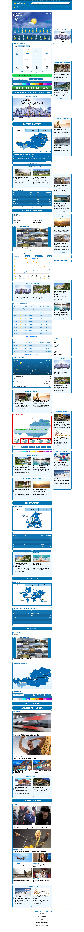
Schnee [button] (43, 446)
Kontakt (42, 913)
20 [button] (40, 151)
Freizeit (44, 7)
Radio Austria (58, 0)
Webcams (50, 7)
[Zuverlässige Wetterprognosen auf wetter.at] (21, 3)
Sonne (27, 256)
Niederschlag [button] (20, 79)
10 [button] (19, 151)
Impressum (42, 915)
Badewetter (67, 7)
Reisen (51, 0)
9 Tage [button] (45, 130)
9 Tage (28, 9)
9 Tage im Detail (38, 72)
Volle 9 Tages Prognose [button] (31, 354)
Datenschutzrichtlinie (42, 916)
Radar (33, 9)
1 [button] (49, 151)
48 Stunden (21, 9)
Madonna (39, 0)
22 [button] (44, 151)
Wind (49, 256)
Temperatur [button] (32, 446)
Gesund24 (43, 0)
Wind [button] (38, 446)
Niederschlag (39, 256)
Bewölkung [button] (35, 79)
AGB (42, 919)
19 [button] (38, 151)
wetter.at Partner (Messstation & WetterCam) (42, 924)
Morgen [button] (32, 130)
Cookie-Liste (42, 918)
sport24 (36, 0)
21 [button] (42, 151)
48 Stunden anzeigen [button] (32, 336)
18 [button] (36, 151)
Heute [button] (18, 130)
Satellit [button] (49, 446)
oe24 (24, 0)
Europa (34, 7)
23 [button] (46, 151)
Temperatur (16, 256)
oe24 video (28, 0)
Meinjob (47, 0)
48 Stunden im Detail (26, 72)
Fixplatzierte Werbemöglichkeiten (42, 921)
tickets (53, 0)
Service (56, 7)
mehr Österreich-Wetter (32, 163)
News (39, 7)
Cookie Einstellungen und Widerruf (42, 925)
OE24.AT (22, 7)
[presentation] (13, 152)
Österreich (32, 0)
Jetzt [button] (15, 151)
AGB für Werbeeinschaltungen (42, 922)
